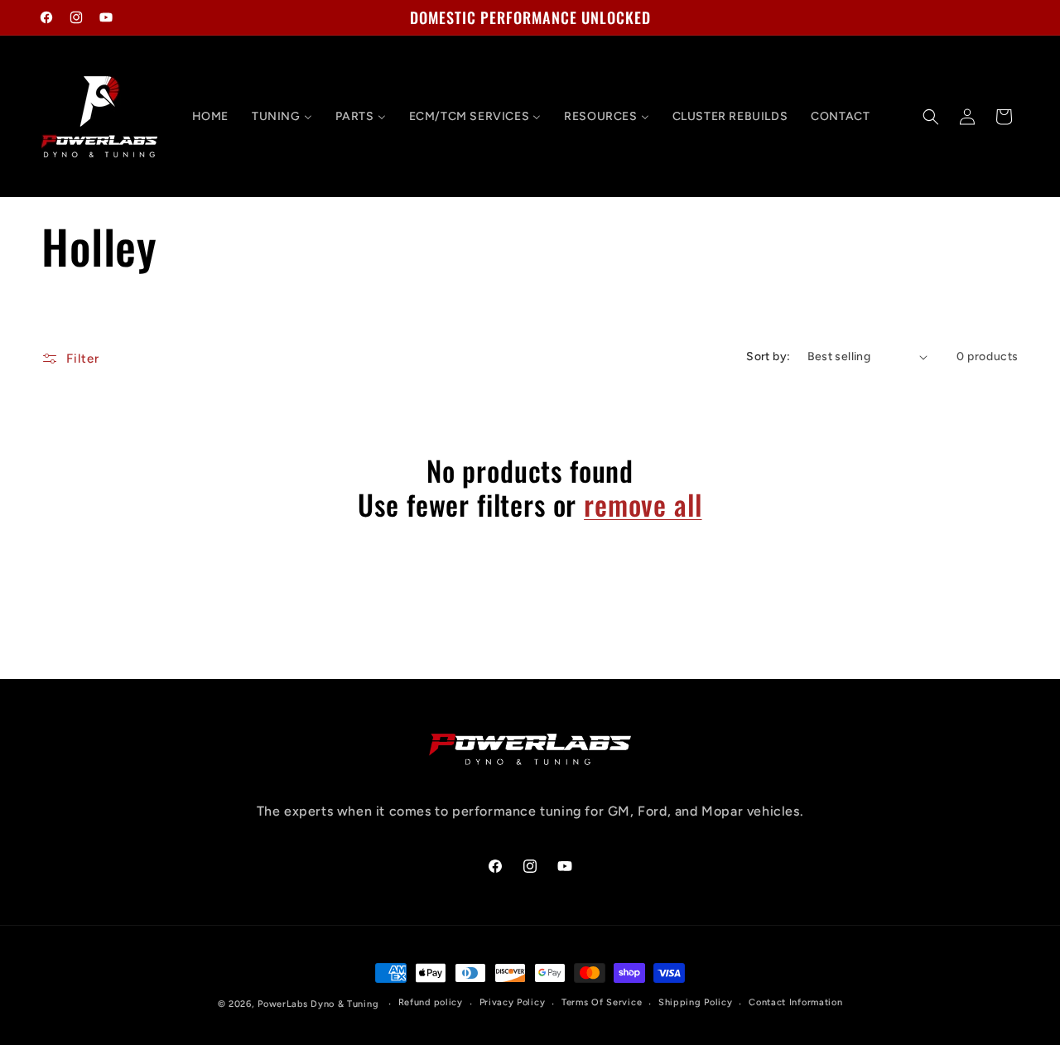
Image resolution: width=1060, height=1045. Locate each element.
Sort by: (768, 356)
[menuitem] (210, 116)
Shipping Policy (695, 1002)
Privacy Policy (512, 1002)
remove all (642, 505)
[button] (931, 117)
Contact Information (795, 1002)
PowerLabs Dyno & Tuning (318, 1004)
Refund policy (430, 1002)
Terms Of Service (601, 1002)
